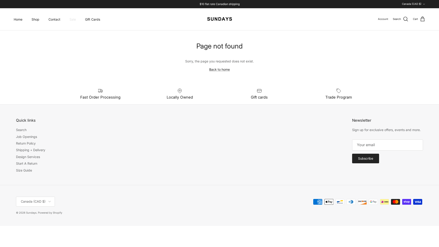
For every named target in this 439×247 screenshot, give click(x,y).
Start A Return (26, 163)
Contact (54, 19)
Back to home (219, 69)
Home (18, 19)
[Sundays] (219, 19)
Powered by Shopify (50, 212)
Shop (35, 19)
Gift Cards (92, 19)
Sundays (31, 212)
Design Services (28, 157)
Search (21, 130)
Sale (73, 19)
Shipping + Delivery (30, 150)
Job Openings (26, 137)
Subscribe (365, 158)
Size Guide (24, 170)
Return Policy (26, 143)
